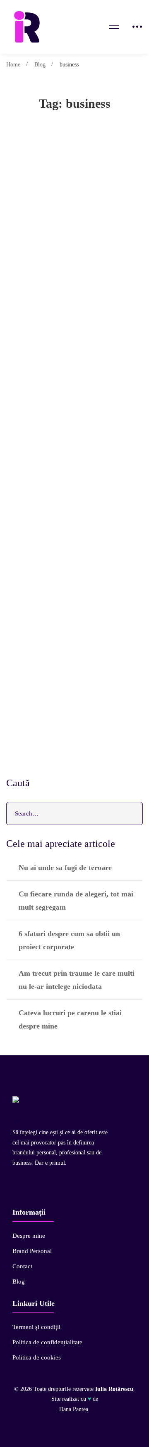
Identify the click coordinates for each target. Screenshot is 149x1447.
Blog (40, 64)
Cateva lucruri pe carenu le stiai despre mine (70, 1019)
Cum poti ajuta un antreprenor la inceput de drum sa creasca (74, 271)
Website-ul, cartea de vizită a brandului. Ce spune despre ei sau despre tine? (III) (72, 435)
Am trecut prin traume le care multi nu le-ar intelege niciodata (77, 980)
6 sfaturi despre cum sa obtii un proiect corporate (69, 940)
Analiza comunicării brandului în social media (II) (74, 597)
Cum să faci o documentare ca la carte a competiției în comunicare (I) (72, 680)
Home (13, 64)
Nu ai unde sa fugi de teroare (65, 867)
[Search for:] (74, 813)
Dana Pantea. (74, 1409)
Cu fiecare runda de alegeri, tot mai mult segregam (76, 900)
